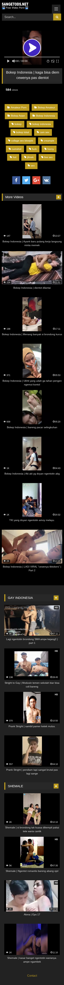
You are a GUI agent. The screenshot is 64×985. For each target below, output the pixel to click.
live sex (48, 157)
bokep (18, 124)
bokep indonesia (41, 124)
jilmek (30, 157)
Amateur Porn (18, 107)
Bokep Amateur (46, 107)
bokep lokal (22, 132)
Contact (32, 975)
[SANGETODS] (26, 6)
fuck (34, 149)
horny (50, 149)
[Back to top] (53, 974)
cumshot (16, 149)
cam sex (44, 132)
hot (14, 157)
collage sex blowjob (22, 140)
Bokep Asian (18, 115)
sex (33, 165)
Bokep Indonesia (45, 115)
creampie (49, 140)
